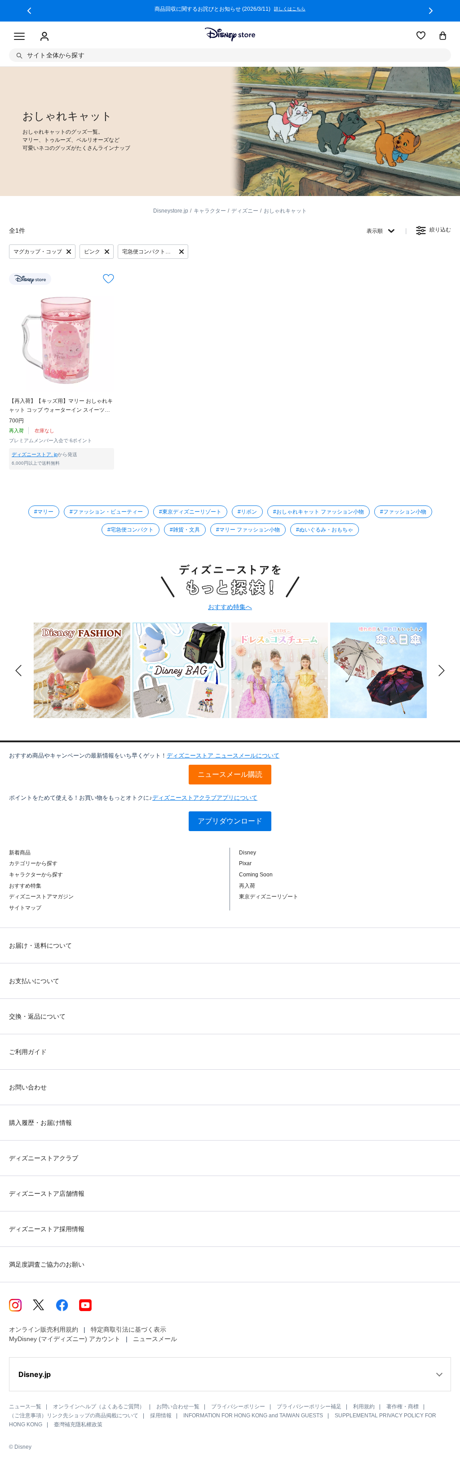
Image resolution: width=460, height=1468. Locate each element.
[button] (29, 10)
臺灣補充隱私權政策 (78, 1424)
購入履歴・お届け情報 (40, 1122)
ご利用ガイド (28, 1051)
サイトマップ (25, 908)
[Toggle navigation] (19, 37)
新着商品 (20, 852)
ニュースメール (155, 1338)
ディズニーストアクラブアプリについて (204, 797)
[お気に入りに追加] (108, 278)
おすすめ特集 (25, 886)
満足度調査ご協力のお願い (46, 1264)
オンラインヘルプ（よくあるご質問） (99, 1406)
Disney (247, 852)
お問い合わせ (28, 1087)
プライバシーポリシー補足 (309, 1406)
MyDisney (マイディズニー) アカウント (64, 1338)
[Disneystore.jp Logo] (230, 34)
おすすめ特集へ (230, 606)
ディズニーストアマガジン (41, 896)
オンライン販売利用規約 (43, 1329)
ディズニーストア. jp (35, 454)
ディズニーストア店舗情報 (46, 1193)
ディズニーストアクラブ (43, 1158)
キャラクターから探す (36, 874)
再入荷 (247, 886)
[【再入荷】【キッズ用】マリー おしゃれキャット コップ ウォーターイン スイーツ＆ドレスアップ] (61, 339)
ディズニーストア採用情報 (46, 1229)
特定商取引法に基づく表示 (128, 1329)
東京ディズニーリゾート (268, 896)
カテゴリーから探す (33, 863)
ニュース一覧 (25, 1406)
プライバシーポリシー (238, 1406)
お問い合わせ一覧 (177, 1406)
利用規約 (364, 1406)
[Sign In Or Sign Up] (44, 37)
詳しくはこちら (53, 9)
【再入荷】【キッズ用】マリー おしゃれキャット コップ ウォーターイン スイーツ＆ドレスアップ (61, 406)
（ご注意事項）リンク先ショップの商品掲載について (73, 1415)
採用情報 (161, 1415)
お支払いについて (34, 980)
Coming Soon (256, 874)
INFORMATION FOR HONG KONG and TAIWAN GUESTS (253, 1415)
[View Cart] (443, 36)
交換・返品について (37, 1016)
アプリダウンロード (230, 821)
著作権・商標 (402, 1406)
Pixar (245, 863)
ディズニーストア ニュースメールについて (223, 755)
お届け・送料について (40, 945)
